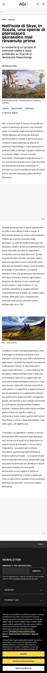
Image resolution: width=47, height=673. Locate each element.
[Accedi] (43, 4)
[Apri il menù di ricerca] (37, 4)
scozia (6, 108)
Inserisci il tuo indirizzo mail (17, 565)
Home (4, 19)
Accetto (23, 654)
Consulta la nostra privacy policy (22, 631)
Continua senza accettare (23, 661)
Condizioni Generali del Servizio (25, 579)
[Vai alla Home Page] (23, 4)
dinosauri (29, 108)
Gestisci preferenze (23, 668)
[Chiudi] (44, 610)
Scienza (11, 19)
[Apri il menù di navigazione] (4, 4)
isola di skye (17, 108)
